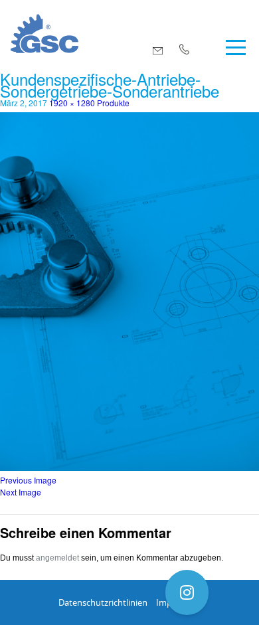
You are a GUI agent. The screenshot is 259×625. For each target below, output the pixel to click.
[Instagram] (187, 592)
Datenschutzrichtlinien (102, 602)
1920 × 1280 (72, 102)
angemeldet (57, 558)
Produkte (113, 102)
